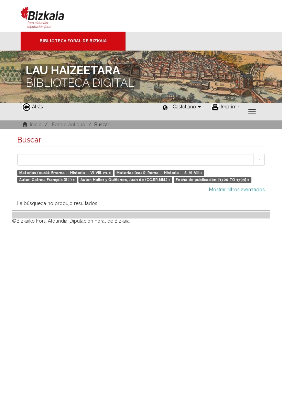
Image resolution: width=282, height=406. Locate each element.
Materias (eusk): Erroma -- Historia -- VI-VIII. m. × (65, 173)
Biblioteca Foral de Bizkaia (73, 41)
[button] (186, 106)
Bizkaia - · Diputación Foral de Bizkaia (50, 16)
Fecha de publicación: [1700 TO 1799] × (212, 180)
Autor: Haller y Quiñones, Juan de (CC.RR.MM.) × (125, 180)
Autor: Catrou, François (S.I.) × (47, 180)
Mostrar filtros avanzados (237, 189)
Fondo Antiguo (68, 124)
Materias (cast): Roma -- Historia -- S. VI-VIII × (159, 173)
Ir (259, 159)
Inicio (36, 124)
